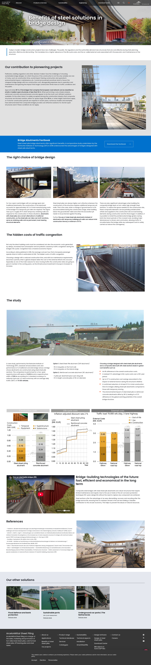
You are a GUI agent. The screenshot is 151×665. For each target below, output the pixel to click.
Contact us (116, 635)
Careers (115, 638)
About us (45, 635)
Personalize (52, 660)
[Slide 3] (80, 38)
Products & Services (40, 3)
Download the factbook (116, 144)
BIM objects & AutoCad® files (99, 648)
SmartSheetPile (82, 645)
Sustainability (63, 3)
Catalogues (63, 645)
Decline (43, 660)
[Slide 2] (75, 38)
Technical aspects (83, 638)
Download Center (104, 3)
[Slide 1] (70, 38)
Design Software (100, 635)
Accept (34, 660)
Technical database (66, 638)
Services (62, 641)
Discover (19, 3)
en (129, 3)
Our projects (46, 647)
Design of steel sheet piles (99, 639)
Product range (64, 635)
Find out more (12, 617)
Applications (46, 638)
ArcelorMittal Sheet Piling (6, 2)
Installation (81, 641)
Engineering (83, 3)
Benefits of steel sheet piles (36, 42)
